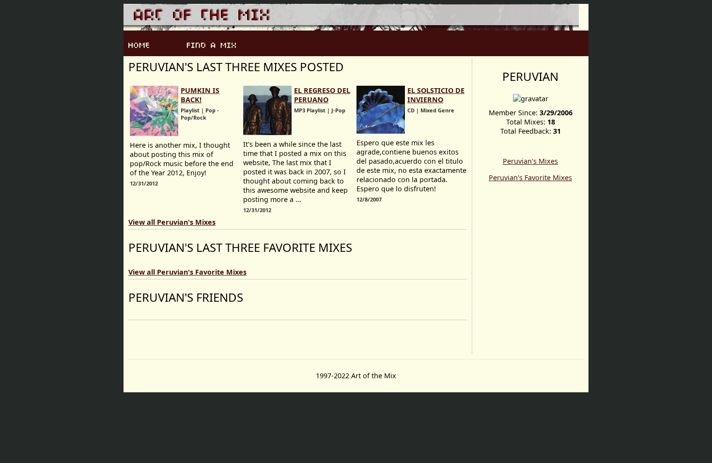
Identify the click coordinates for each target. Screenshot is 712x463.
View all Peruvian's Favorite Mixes (187, 272)
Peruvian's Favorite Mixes (530, 177)
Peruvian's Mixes (530, 161)
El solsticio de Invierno (435, 95)
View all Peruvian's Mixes (172, 222)
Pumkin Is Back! (200, 95)
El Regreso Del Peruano (322, 95)
